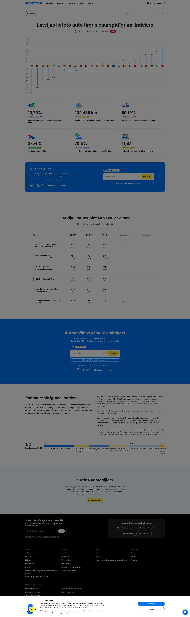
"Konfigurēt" (59, 611)
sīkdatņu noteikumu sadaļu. (85, 613)
